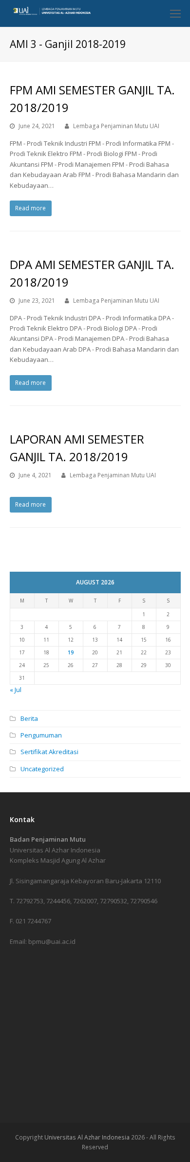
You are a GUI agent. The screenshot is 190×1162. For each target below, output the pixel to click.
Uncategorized (42, 768)
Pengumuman (41, 735)
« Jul (15, 689)
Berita (29, 718)
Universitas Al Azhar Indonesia (87, 1137)
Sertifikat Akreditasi (49, 751)
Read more (30, 208)
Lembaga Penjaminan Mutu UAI (116, 126)
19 (71, 652)
